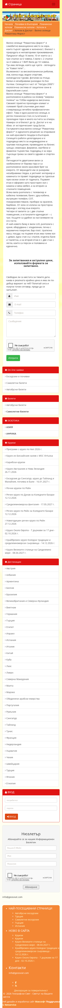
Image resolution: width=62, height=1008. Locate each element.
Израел (10, 633)
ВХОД (12, 816)
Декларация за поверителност (31, 990)
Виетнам (11, 607)
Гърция (10, 620)
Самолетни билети (16, 382)
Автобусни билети (16, 389)
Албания (11, 574)
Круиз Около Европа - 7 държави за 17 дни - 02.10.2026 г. (30, 532)
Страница (15, 4)
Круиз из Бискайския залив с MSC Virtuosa (29, 455)
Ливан (9, 672)
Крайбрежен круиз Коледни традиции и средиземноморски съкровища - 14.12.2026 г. (30, 541)
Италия (10, 646)
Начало (9, 24)
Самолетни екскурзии (27, 919)
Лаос (9, 666)
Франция (11, 737)
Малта (9, 685)
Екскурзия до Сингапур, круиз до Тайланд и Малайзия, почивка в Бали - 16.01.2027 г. (29, 480)
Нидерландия (13, 744)
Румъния (11, 711)
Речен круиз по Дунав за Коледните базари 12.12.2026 (29, 496)
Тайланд (11, 724)
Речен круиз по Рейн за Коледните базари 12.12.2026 (29, 512)
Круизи (11, 442)
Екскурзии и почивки (18, 376)
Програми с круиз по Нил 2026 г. (24, 449)
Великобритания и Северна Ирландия (27, 600)
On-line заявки (15, 369)
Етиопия (11, 783)
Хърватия (11, 750)
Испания (11, 640)
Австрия (10, 568)
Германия (11, 613)
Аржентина (12, 581)
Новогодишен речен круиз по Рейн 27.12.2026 (25, 522)
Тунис (9, 731)
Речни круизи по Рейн (18, 488)
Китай (9, 653)
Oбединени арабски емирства (23, 698)
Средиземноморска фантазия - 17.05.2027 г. (30, 504)
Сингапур (11, 718)
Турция (10, 770)
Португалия (12, 705)
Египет (10, 627)
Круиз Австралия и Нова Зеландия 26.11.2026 (24, 470)
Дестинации (14, 561)
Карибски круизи (15, 462)
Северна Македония (17, 679)
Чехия (9, 757)
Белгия (10, 587)
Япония (10, 776)
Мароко (10, 692)
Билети (11, 398)
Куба (8, 659)
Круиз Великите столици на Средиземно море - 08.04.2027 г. (28, 551)
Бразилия (11, 594)
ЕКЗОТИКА (13, 420)
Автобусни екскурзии (26, 913)
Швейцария (12, 763)
